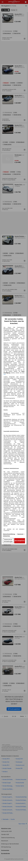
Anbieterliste (6, 536)
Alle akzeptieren (20, 540)
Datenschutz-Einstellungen (8, 540)
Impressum (20, 534)
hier (5, 374)
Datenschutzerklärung (9, 534)
